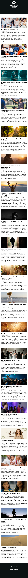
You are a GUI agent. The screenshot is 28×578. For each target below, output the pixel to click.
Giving (14, 573)
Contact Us (14, 569)
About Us (14, 566)
